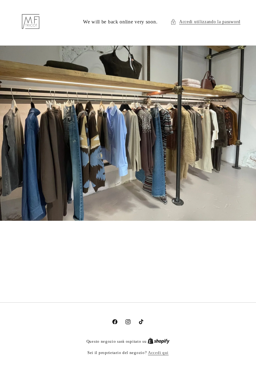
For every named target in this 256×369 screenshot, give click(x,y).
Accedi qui (158, 352)
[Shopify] (159, 341)
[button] (205, 22)
